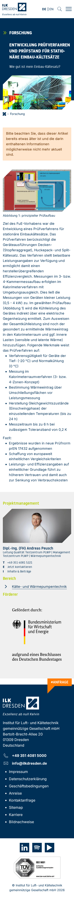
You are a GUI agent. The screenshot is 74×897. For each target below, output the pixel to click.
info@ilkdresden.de (29, 763)
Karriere (16, 814)
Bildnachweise (21, 822)
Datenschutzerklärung (28, 779)
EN (51, 9)
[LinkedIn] (24, 847)
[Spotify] (37, 847)
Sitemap (16, 807)
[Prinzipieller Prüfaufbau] (37, 190)
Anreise (15, 793)
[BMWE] (37, 634)
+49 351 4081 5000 (29, 755)
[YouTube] (49, 847)
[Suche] (60, 9)
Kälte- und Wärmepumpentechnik (39, 587)
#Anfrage (59, 682)
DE (44, 9)
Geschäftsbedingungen (29, 786)
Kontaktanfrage (22, 800)
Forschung (17, 114)
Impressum (18, 771)
